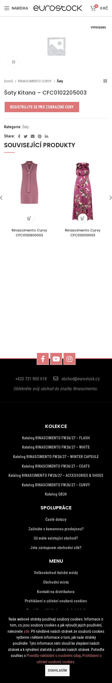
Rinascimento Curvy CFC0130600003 (29, 232)
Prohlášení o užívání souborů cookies (56, 601)
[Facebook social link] (19, 136)
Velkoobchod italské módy (56, 573)
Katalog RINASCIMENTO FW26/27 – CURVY (56, 485)
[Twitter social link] (25, 136)
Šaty (60, 81)
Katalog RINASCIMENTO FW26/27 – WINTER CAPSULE (56, 457)
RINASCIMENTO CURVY (35, 81)
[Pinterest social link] (39, 136)
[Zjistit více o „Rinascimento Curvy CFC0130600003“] (29, 218)
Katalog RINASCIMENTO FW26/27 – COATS (56, 466)
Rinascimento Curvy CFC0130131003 (82, 232)
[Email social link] (32, 136)
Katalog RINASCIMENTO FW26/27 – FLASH (56, 438)
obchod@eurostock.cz (80, 378)
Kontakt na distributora (55, 592)
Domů (9, 81)
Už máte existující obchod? (56, 538)
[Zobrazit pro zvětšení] (13, 62)
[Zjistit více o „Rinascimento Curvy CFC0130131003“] (83, 218)
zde (26, 631)
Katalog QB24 (56, 494)
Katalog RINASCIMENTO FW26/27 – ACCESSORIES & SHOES (55, 475)
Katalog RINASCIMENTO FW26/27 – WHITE (56, 447)
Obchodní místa (56, 582)
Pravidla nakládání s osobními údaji (54, 655)
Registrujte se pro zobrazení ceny (42, 107)
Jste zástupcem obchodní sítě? (55, 548)
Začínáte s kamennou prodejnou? (55, 529)
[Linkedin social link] (46, 136)
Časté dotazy (55, 519)
